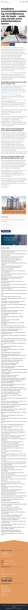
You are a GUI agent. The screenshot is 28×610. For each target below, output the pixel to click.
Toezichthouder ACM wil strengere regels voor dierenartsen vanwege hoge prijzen (12, 442)
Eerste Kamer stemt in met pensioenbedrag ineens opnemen (13, 305)
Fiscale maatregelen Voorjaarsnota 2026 (11, 296)
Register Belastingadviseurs (8, 574)
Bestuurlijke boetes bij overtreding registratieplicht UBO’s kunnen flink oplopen (13, 410)
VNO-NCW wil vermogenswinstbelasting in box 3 (12, 424)
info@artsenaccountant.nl (10, 563)
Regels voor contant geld (7, 269)
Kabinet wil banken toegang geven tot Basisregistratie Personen (10, 406)
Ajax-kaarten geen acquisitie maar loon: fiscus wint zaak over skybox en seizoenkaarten (13, 402)
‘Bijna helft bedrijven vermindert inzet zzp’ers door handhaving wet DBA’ (13, 525)
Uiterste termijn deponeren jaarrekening (11, 481)
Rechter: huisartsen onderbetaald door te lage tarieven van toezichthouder (12, 473)
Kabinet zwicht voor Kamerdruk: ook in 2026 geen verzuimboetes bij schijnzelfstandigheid (13, 436)
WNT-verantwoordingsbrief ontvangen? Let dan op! (13, 327)
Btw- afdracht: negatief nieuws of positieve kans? (13, 430)
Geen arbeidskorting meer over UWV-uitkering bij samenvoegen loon (13, 271)
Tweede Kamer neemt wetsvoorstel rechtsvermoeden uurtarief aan (9, 364)
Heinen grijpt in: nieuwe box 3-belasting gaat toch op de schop (14, 399)
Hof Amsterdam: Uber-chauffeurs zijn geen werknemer (11, 396)
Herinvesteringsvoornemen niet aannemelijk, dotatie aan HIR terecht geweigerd (14, 341)
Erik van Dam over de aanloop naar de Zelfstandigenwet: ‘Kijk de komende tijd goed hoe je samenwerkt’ (14, 355)
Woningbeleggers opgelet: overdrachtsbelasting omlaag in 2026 (13, 512)
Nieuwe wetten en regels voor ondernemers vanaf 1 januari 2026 (13, 479)
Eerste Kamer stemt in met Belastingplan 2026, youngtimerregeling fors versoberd (12, 445)
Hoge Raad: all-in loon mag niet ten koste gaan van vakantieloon (13, 439)
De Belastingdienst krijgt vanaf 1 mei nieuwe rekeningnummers (12, 347)
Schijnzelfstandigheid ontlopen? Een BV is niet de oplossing (13, 484)
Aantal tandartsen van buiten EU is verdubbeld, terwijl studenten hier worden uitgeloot (12, 257)
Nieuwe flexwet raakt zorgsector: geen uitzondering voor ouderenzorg (13, 285)
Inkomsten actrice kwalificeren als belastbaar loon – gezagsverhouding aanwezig (13, 493)
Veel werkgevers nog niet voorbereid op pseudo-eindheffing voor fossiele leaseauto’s (13, 302)
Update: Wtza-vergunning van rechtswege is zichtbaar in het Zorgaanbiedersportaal (12, 266)
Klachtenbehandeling (6, 591)
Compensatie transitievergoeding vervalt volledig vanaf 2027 (13, 299)
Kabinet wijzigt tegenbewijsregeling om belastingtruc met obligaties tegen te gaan (11, 531)
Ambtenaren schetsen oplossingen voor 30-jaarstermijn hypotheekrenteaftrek (11, 330)
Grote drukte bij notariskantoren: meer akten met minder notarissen (13, 433)
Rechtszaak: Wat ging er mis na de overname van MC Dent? (14, 422)
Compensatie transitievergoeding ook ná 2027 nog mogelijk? (13, 263)
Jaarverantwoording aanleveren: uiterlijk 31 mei (12, 325)
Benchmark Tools (5, 588)
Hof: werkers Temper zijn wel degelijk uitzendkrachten (10, 320)
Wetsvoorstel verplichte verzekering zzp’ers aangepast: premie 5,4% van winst (11, 509)
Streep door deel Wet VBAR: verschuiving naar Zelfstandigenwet (12, 282)
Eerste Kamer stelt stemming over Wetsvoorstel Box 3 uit (13, 291)
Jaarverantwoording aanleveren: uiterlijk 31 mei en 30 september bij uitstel (14, 274)
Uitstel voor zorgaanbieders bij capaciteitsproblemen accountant (14, 459)
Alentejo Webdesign (17, 608)
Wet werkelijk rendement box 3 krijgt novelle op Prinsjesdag (12, 308)
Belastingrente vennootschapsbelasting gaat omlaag (14, 404)
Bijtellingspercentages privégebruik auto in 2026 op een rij (13, 413)
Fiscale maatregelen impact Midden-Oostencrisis (13, 358)
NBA (2, 569)
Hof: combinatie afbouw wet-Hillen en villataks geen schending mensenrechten (13, 467)
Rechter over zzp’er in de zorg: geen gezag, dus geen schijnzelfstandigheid (12, 367)
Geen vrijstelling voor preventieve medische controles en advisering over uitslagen (12, 515)
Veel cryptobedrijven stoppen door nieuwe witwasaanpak (11, 314)
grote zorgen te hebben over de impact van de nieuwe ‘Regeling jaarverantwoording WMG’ (12, 93)
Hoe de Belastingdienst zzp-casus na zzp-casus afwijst (12, 534)
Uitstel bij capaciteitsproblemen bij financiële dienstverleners (12, 416)
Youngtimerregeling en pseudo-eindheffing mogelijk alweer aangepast (14, 373)
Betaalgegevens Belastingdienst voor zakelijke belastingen (12, 323)
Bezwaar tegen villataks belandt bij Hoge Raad (12, 387)
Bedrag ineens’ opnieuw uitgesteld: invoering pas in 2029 (13, 336)
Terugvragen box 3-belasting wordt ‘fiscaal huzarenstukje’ (11, 470)
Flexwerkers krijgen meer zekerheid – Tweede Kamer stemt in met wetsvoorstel (12, 311)
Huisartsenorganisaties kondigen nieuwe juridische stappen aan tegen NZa (13, 288)
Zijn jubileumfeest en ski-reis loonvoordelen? (12, 497)
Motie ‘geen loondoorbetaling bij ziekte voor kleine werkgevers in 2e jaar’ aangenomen (13, 519)
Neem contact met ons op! (11, 242)
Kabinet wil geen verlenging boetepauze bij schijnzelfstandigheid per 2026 (11, 490)
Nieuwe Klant (4, 586)
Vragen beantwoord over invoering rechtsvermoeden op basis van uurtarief (14, 370)
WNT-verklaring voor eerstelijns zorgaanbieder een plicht (13, 344)
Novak (2, 571)
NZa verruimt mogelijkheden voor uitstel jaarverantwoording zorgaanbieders (11, 393)
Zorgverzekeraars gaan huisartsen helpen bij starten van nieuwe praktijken (14, 505)
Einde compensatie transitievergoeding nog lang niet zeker (14, 294)
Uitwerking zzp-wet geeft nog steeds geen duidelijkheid (11, 487)
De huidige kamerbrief (7, 72)
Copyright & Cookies (6, 605)
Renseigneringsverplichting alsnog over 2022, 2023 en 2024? (13, 419)
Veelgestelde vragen (6, 589)
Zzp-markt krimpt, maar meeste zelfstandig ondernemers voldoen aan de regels (11, 361)
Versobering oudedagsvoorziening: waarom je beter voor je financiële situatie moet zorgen (14, 389)
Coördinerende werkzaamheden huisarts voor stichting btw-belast (12, 500)
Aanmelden (6, 231)
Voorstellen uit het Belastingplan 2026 (10, 502)
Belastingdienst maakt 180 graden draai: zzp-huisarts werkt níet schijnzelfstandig (14, 251)
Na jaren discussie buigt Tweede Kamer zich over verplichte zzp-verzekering (13, 385)
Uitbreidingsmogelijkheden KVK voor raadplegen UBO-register (13, 350)
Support (3, 593)
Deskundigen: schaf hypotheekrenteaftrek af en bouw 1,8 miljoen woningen (12, 528)
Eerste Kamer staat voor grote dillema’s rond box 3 (13, 338)
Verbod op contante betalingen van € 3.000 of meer (13, 454)
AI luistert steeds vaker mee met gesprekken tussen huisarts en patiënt (13, 254)
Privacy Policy (4, 595)
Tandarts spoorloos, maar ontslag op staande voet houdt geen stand (13, 522)
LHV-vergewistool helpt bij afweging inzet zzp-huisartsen (12, 448)
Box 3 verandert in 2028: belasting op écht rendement (11, 451)
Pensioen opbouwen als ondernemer (10, 507)
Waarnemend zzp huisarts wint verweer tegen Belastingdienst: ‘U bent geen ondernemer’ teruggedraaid (12, 278)
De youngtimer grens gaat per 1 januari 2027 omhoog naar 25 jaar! (12, 427)
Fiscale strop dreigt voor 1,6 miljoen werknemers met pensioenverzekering (14, 476)
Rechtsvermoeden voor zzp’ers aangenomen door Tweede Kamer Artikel (13, 333)
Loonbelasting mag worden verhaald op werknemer (13, 461)
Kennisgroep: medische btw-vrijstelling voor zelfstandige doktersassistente (11, 260)
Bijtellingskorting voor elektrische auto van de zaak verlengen (13, 456)
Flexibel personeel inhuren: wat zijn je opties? (12, 429)
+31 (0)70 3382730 (8, 561)
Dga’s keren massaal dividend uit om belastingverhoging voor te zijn (10, 376)
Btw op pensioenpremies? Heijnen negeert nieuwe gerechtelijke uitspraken (13, 464)
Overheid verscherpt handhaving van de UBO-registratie (12, 317)
